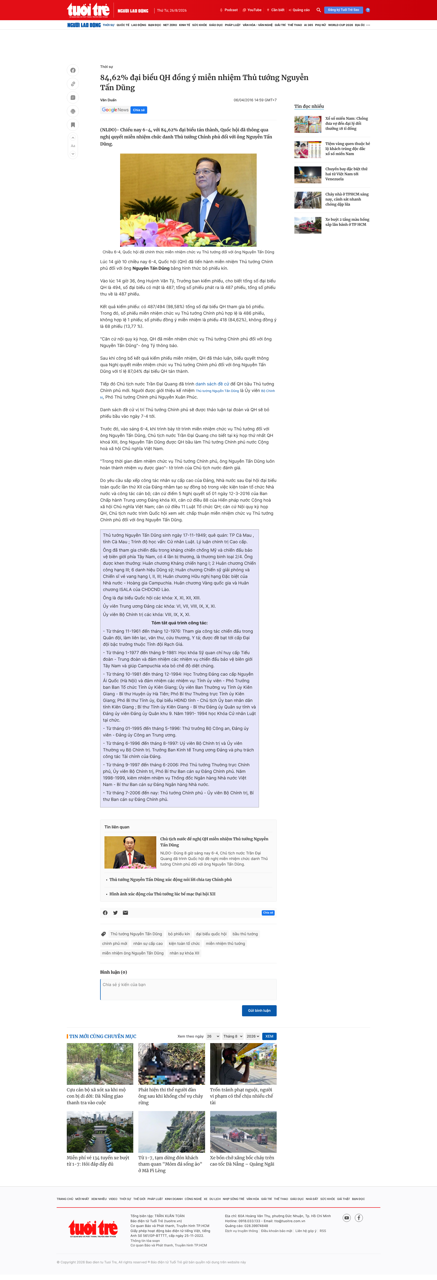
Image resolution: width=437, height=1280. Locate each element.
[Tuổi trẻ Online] (93, 1229)
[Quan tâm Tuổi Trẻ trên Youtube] (347, 1218)
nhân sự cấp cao (148, 943)
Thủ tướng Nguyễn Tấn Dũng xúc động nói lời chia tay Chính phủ (171, 879)
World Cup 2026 (340, 25)
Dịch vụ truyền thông (241, 1231)
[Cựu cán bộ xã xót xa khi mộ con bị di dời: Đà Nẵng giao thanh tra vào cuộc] (100, 1064)
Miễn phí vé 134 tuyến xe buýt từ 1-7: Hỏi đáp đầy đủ (98, 1161)
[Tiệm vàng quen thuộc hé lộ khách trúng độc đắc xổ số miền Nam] (307, 149)
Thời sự (109, 25)
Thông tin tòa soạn (145, 1241)
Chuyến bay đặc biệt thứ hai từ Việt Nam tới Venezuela (346, 174)
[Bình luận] (73, 98)
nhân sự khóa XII (184, 953)
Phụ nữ (320, 25)
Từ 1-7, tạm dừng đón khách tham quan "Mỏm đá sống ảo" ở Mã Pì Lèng (170, 1164)
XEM (269, 1036)
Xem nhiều (99, 1199)
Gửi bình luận (259, 1010)
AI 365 (308, 25)
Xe (205, 1199)
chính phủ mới (114, 943)
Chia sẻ (139, 110)
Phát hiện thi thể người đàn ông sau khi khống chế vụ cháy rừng (170, 1096)
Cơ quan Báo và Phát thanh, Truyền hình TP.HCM (168, 1245)
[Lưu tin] (73, 125)
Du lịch (215, 1199)
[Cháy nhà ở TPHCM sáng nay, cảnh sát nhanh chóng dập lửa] (307, 200)
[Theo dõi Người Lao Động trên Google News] (115, 110)
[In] (73, 112)
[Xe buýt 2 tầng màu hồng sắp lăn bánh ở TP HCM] (307, 225)
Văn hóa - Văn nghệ (258, 25)
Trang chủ (65, 1199)
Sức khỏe (199, 25)
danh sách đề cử (212, 384)
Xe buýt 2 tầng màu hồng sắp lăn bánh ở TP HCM (347, 222)
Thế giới (139, 1199)
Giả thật (343, 1199)
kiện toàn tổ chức (184, 943)
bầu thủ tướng (245, 933)
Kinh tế (184, 25)
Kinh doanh (174, 1199)
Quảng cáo (301, 10)
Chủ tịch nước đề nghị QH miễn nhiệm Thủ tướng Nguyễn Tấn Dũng (214, 842)
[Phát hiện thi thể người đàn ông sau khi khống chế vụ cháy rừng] (171, 1064)
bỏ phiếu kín (179, 933)
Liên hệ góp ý (306, 1231)
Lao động (139, 25)
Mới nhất (82, 1199)
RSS (323, 1231)
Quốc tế (123, 25)
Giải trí (280, 25)
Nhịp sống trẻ (233, 1199)
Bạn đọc (154, 25)
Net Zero (170, 25)
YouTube (254, 10)
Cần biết (278, 10)
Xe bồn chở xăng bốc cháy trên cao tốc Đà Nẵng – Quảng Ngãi (242, 1161)
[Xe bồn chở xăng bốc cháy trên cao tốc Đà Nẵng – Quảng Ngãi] (243, 1132)
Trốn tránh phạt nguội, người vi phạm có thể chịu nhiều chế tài (241, 1096)
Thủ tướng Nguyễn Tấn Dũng (217, 391)
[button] (73, 138)
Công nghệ (193, 1199)
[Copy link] (73, 84)
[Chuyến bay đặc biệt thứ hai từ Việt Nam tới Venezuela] (307, 174)
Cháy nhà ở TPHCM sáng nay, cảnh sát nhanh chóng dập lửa (347, 199)
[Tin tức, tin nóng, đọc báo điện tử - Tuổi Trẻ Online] (92, 10)
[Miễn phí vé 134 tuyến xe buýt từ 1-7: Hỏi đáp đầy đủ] (100, 1132)
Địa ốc (360, 25)
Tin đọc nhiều (309, 106)
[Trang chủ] (84, 25)
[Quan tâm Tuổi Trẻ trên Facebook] (359, 1218)
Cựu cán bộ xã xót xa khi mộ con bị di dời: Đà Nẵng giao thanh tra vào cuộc (96, 1096)
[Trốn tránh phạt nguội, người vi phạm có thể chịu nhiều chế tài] (243, 1064)
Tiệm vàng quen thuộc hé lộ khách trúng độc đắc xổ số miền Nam (347, 148)
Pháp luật (233, 25)
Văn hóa (253, 1199)
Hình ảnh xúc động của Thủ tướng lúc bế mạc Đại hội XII (162, 894)
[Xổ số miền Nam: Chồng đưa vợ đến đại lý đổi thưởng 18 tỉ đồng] (307, 124)
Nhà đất (312, 1199)
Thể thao (295, 25)
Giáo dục (216, 25)
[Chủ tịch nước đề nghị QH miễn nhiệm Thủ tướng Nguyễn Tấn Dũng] (130, 852)
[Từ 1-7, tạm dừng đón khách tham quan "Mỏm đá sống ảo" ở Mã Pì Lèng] (171, 1132)
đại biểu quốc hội (211, 933)
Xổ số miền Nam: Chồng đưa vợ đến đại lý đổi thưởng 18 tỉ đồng (346, 123)
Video (113, 1199)
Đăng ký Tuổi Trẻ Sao (343, 10)
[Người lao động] (133, 10)
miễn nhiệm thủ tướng (225, 943)
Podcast (231, 10)
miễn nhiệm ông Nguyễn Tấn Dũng (133, 953)
